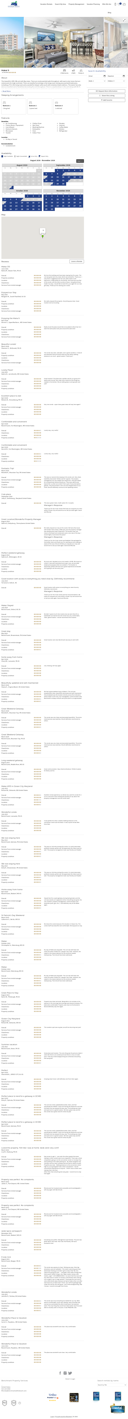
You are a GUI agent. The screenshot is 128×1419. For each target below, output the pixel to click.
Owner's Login (70, 1379)
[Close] (43, 230)
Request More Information (107, 91)
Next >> (80, 161)
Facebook (60, 1373)
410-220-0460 (5, 1389)
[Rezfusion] (19, 1403)
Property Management (76, 4)
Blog (109, 12)
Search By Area (60, 4)
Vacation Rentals (46, 4)
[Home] (14, 4)
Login (52, 1417)
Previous (4, 42)
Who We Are (106, 4)
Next (124, 42)
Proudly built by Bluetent (63, 1417)
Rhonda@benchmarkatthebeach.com (13, 1391)
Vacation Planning (93, 4)
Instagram (65, 1373)
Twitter (70, 1373)
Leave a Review (76, 261)
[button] (43, 236)
